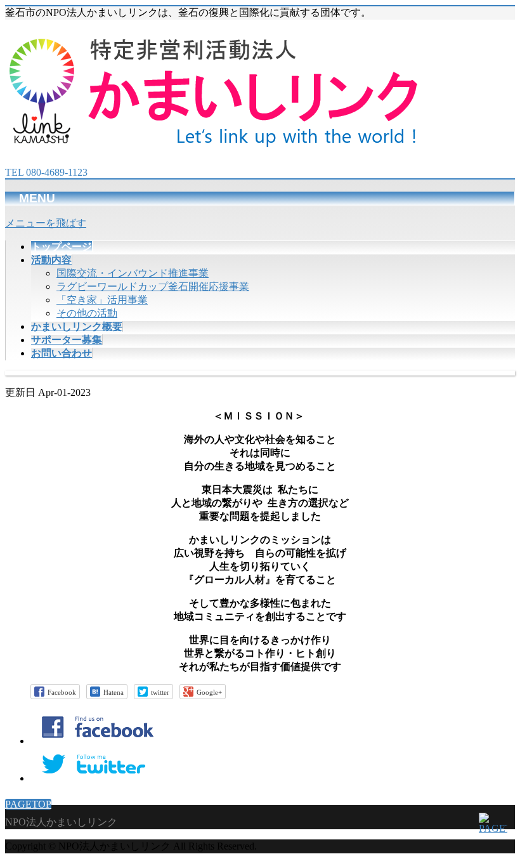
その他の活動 (86, 313)
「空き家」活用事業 (102, 299)
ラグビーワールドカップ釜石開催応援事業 (152, 286)
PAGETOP (28, 804)
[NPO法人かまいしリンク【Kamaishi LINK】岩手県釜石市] (214, 140)
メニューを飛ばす (45, 223)
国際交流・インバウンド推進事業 (132, 273)
